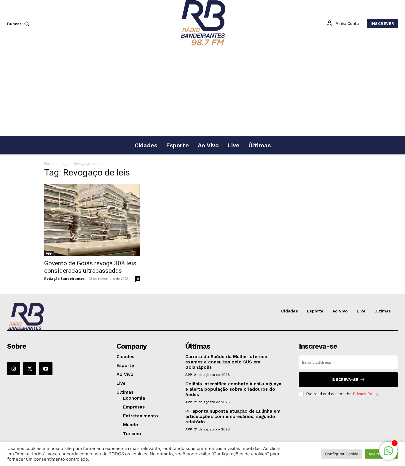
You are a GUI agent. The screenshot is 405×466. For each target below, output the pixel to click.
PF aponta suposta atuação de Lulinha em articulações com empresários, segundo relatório (232, 416)
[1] (388, 454)
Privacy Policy (365, 394)
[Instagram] (13, 368)
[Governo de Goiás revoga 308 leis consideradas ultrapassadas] (92, 220)
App (49, 253)
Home (49, 163)
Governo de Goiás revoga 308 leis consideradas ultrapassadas (90, 267)
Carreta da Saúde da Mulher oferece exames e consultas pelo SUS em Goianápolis (226, 362)
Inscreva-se (344, 379)
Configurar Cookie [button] (341, 453)
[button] (19, 23)
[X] (29, 368)
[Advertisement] (202, 91)
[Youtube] (45, 368)
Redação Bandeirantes (64, 278)
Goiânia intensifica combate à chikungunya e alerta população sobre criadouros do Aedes (233, 389)
